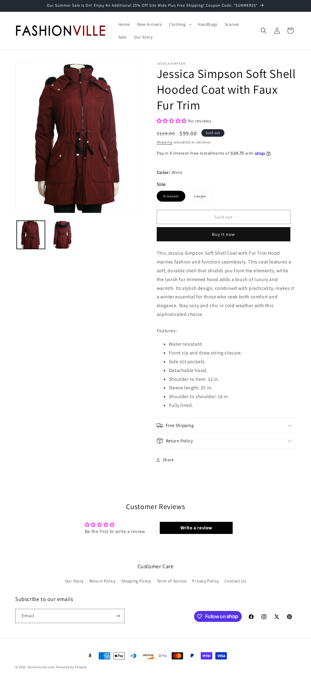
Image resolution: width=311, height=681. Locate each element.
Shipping (164, 142)
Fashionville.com (41, 667)
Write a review (196, 528)
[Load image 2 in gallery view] (62, 235)
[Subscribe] (117, 616)
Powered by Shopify (71, 667)
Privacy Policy (205, 581)
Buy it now (223, 234)
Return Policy (102, 581)
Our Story (74, 581)
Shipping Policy (136, 581)
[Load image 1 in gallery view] (31, 235)
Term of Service (172, 581)
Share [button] (168, 459)
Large (203, 197)
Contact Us (235, 581)
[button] (179, 24)
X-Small (174, 197)
